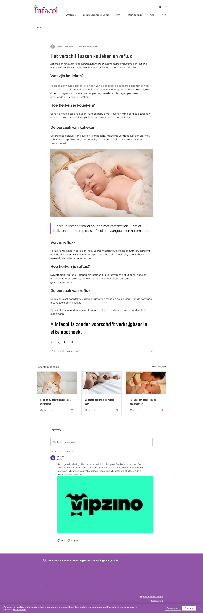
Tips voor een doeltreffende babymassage (143, 401)
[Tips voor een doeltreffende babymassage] (146, 383)
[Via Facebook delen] (51, 342)
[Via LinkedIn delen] (65, 342)
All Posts (40, 27)
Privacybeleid (19, 609)
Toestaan (189, 608)
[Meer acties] (151, 46)
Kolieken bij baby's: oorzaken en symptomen (55, 401)
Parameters (172, 608)
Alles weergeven (158, 366)
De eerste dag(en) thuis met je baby (99, 401)
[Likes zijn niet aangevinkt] (59, 540)
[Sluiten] (199, 608)
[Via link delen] (72, 342)
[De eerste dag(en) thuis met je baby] (102, 383)
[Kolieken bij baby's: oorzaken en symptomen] (57, 383)
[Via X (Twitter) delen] (58, 342)
